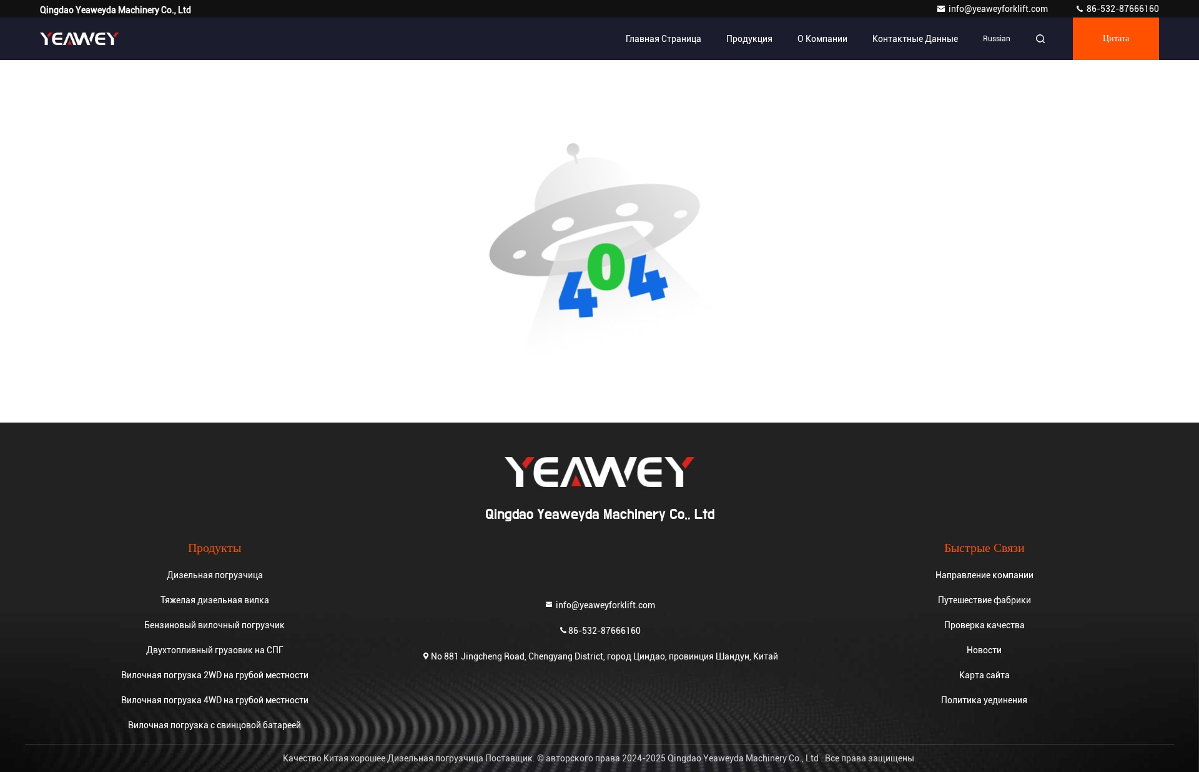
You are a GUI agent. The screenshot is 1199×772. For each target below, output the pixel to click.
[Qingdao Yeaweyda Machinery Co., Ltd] (79, 39)
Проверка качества (984, 625)
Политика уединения (984, 700)
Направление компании (984, 575)
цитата (1116, 38)
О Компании (822, 39)
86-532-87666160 (1122, 9)
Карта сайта (984, 675)
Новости (984, 650)
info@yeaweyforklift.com (999, 9)
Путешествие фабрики (984, 600)
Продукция (749, 39)
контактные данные (915, 39)
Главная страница (663, 39)
